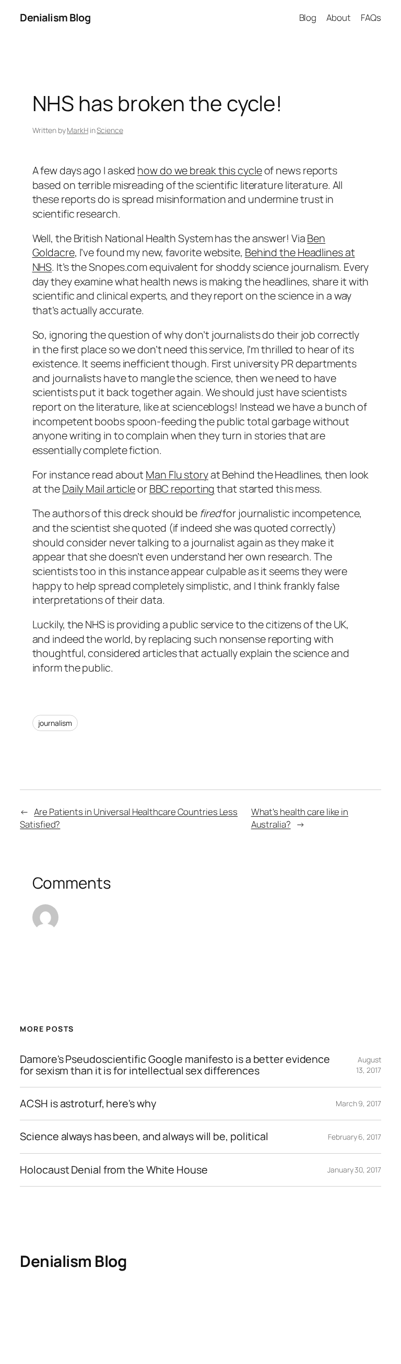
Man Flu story (177, 475)
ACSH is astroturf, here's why (88, 1103)
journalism (55, 723)
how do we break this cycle (199, 170)
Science (110, 130)
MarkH (77, 130)
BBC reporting (182, 489)
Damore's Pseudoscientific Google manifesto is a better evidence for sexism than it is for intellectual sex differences (175, 1065)
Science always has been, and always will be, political (144, 1136)
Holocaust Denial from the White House (113, 1170)
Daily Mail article (98, 489)
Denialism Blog (55, 17)
